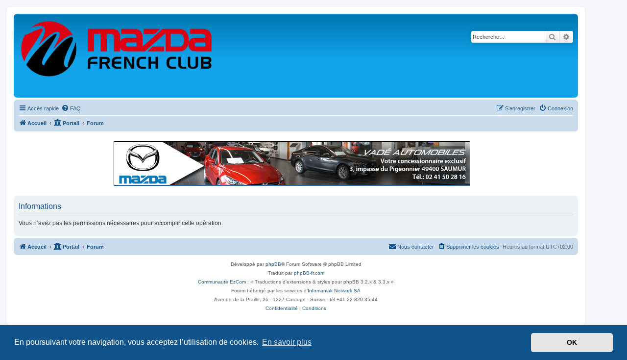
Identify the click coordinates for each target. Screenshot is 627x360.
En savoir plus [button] (287, 342)
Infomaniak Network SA (334, 290)
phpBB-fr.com (309, 273)
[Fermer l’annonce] (570, 144)
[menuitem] (71, 108)
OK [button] (572, 342)
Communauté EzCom (222, 281)
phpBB (273, 264)
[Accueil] (117, 55)
